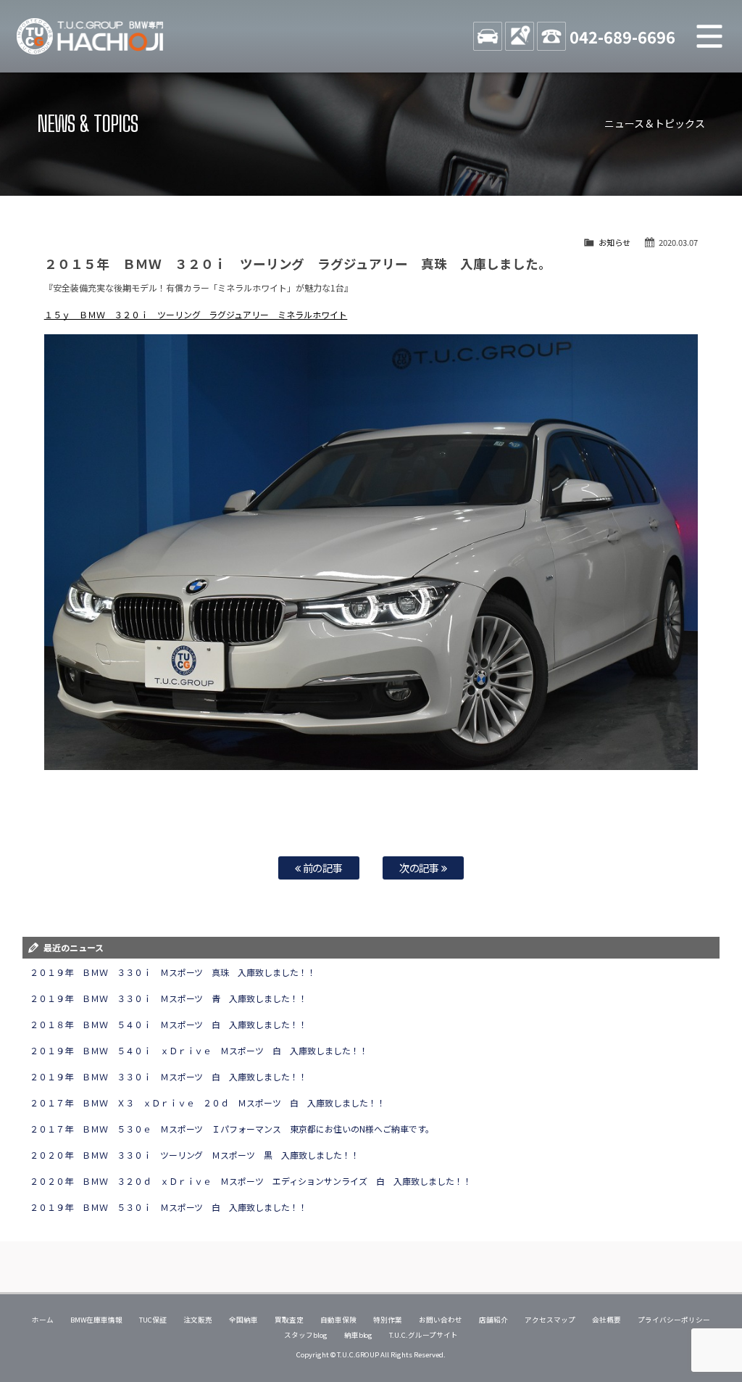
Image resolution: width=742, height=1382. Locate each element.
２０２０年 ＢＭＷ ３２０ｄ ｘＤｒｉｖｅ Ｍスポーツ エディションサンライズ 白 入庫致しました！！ (251, 1181)
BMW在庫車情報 (96, 1320)
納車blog (358, 1335)
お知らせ (614, 242)
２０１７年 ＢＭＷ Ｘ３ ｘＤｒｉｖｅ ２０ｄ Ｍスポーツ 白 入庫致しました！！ (208, 1102)
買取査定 (289, 1320)
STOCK (487, 36)
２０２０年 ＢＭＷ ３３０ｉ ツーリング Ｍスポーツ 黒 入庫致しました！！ (195, 1155)
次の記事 (420, 867)
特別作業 (387, 1320)
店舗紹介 (493, 1320)
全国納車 (243, 1320)
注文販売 (197, 1320)
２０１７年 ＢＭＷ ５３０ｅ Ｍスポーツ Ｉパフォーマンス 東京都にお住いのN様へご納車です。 (232, 1128)
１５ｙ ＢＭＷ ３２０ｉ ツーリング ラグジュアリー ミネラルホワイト (196, 314)
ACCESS (519, 36)
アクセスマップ (550, 1320)
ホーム (43, 1320)
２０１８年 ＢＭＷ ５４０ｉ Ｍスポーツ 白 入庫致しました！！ (169, 1024)
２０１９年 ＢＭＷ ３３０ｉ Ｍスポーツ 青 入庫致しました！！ (169, 998)
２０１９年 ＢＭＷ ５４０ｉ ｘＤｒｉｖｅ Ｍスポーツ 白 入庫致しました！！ (199, 1050)
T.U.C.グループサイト (423, 1335)
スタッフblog (306, 1335)
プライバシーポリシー (674, 1320)
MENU (709, 36)
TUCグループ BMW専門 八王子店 (90, 36)
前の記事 (322, 867)
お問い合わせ (440, 1320)
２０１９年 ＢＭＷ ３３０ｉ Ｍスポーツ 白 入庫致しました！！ (169, 1076)
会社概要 (606, 1320)
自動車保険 (338, 1320)
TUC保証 (153, 1320)
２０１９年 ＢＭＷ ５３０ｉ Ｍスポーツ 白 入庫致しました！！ (169, 1207)
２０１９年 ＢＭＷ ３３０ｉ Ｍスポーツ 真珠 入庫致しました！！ (173, 972)
